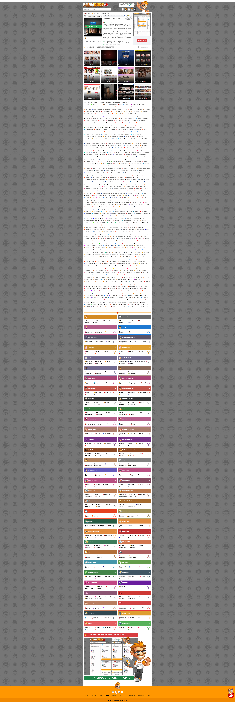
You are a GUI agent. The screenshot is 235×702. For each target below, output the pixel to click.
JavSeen (91, 81)
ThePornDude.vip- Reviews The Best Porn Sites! (119, 700)
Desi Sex (108, 81)
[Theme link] (135, 9)
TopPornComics (142, 64)
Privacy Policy (132, 695)
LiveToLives (125, 81)
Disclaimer (100, 41)
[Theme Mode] (122, 692)
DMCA (125, 695)
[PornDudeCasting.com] (126, 9)
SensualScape (109, 64)
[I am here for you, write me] (123, 9)
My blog (129, 9)
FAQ (149, 695)
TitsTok (108, 98)
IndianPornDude (142, 98)
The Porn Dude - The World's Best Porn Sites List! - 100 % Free (105, 634)
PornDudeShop (130, 4)
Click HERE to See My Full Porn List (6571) (111, 678)
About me (87, 695)
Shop (132, 9)
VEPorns (92, 64)
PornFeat (142, 81)
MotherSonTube (125, 98)
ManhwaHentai (91, 98)
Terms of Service (141, 695)
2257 (120, 695)
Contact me (94, 695)
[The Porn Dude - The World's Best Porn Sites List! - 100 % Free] (111, 656)
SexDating (125, 64)
